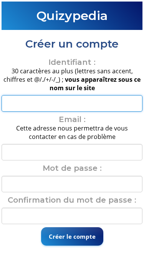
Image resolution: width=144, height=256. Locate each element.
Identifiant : (72, 62)
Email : (72, 119)
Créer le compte (72, 236)
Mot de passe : (72, 168)
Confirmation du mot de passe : (72, 200)
